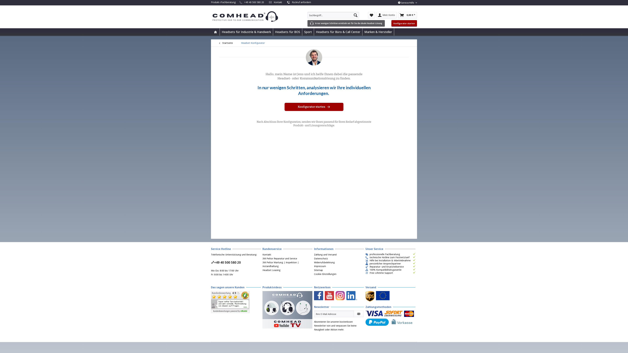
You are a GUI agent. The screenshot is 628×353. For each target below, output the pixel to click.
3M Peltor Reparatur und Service (279, 258)
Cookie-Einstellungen (325, 274)
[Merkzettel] (371, 15)
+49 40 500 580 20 (254, 2)
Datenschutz (321, 258)
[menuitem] (333, 15)
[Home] (215, 32)
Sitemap (318, 270)
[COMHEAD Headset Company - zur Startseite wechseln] (251, 16)
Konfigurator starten (404, 23)
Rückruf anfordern (301, 2)
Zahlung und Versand (325, 254)
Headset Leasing (271, 270)
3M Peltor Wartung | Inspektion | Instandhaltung (280, 264)
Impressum (320, 266)
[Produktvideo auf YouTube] (287, 309)
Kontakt (278, 2)
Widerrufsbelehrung (324, 262)
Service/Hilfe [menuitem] (407, 2)
